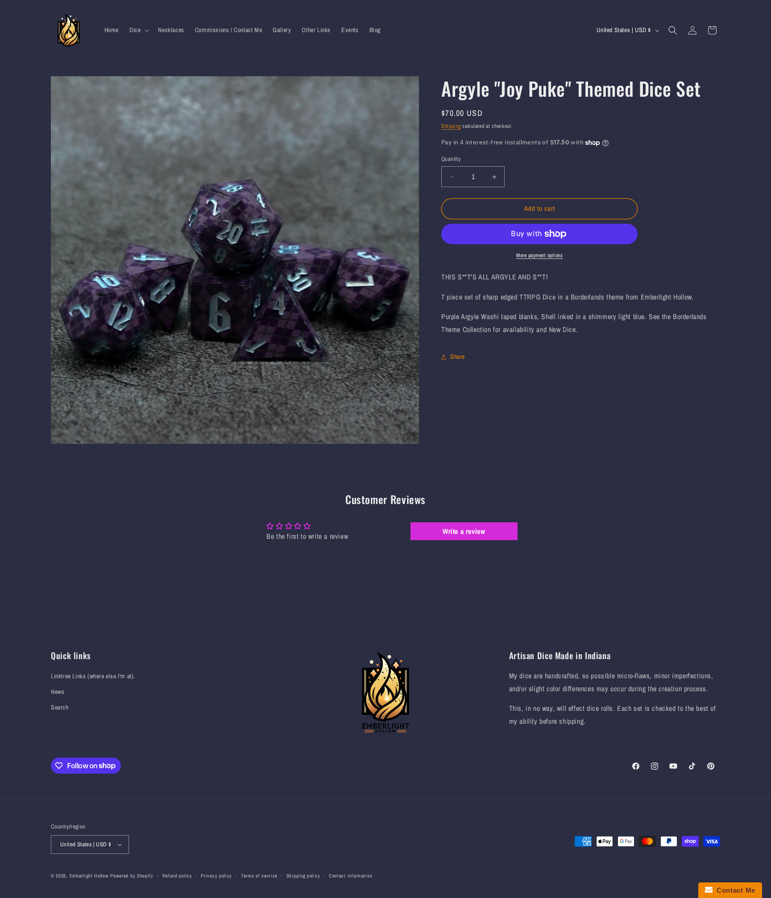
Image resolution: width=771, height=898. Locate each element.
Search (60, 707)
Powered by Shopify (131, 876)
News (57, 692)
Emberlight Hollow (89, 876)
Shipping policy (303, 876)
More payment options (539, 255)
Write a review (464, 531)
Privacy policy (216, 876)
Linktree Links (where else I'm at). (93, 676)
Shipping (451, 126)
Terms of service (259, 876)
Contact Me (734, 890)
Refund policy (177, 876)
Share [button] (457, 357)
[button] (138, 30)
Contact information (350, 876)
